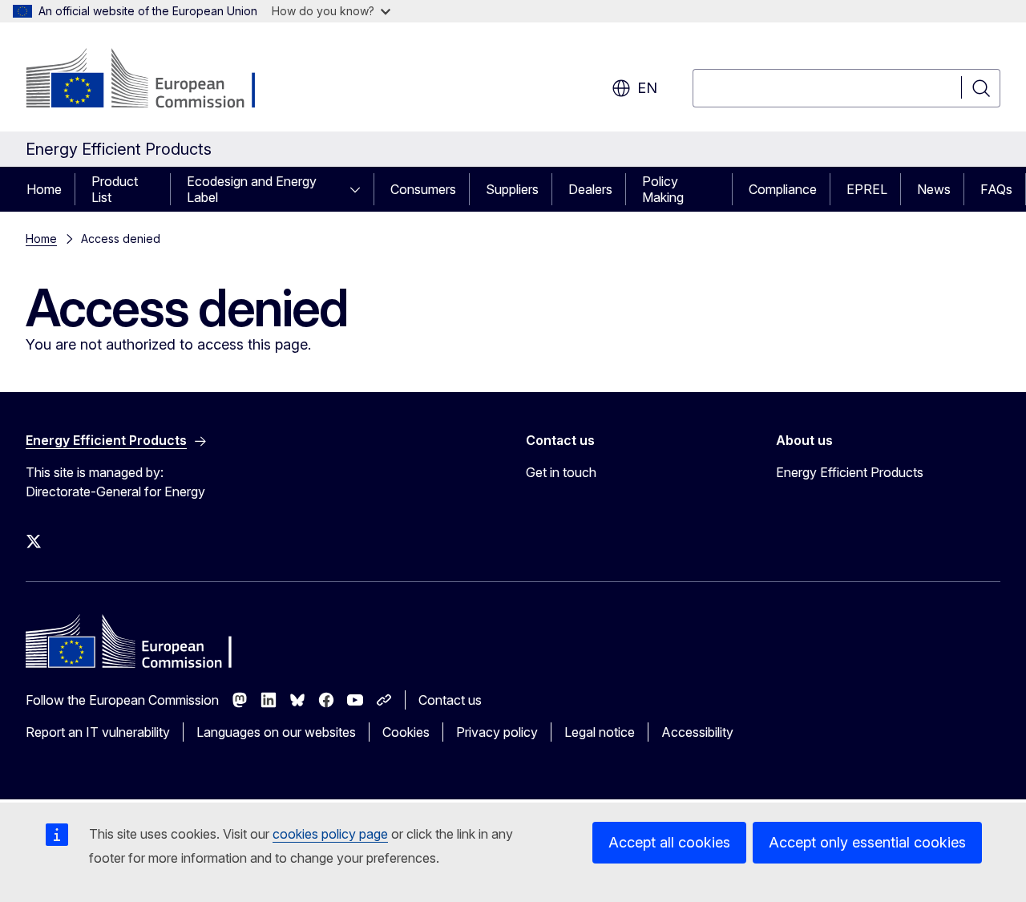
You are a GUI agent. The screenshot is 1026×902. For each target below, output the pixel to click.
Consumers (423, 189)
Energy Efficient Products (849, 472)
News (934, 189)
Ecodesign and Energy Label (252, 189)
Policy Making (663, 189)
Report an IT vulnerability (98, 732)
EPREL (866, 189)
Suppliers (512, 189)
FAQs (996, 189)
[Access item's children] (360, 189)
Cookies (406, 732)
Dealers (590, 189)
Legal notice (599, 732)
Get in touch (561, 472)
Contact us (450, 700)
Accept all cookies (669, 842)
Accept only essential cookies (867, 842)
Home (44, 189)
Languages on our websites (276, 732)
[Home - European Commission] (155, 80)
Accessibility (697, 732)
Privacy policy (497, 732)
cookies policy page (330, 834)
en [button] (647, 87)
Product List (114, 189)
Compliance (783, 189)
